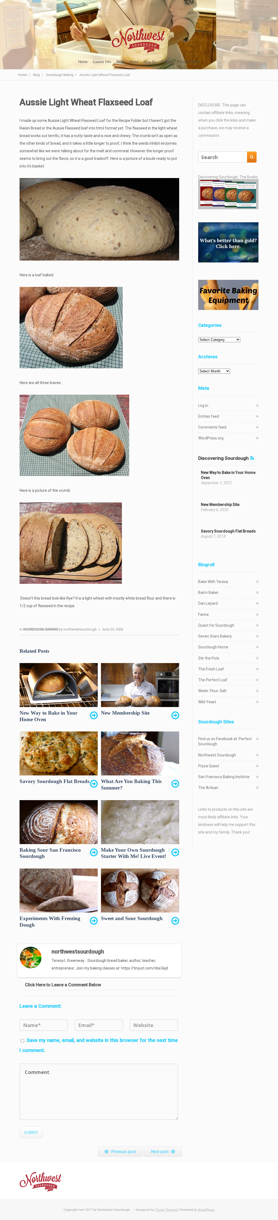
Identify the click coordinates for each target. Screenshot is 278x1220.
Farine (203, 614)
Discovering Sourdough (223, 458)
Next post (160, 1151)
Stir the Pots (208, 658)
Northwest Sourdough (217, 755)
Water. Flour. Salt (212, 691)
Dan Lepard (208, 603)
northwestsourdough (80, 629)
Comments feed (212, 427)
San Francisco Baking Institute (223, 777)
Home (82, 62)
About (133, 62)
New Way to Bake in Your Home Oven (228, 475)
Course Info (102, 62)
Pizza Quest (208, 766)
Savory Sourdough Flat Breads (228, 531)
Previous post (123, 1151)
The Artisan (208, 787)
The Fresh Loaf (211, 669)
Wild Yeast (207, 702)
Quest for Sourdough (216, 625)
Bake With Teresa (213, 581)
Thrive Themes (166, 1210)
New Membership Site (220, 504)
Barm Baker (208, 592)
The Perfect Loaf (213, 680)
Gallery (166, 62)
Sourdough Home (213, 647)
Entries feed (208, 416)
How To (149, 62)
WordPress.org (210, 438)
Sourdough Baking (41, 629)
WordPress (206, 1210)
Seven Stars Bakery (215, 636)
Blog (120, 62)
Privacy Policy (188, 62)
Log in (203, 405)
